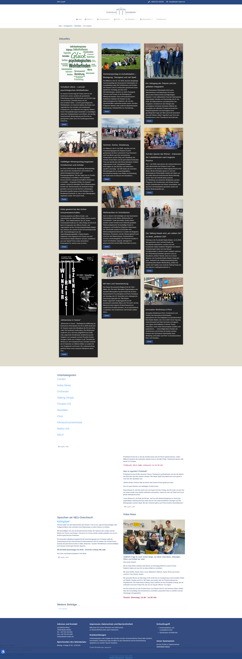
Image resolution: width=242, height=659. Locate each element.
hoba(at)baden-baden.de (65, 636)
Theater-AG (64, 403)
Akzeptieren (7, 655)
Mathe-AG (63, 428)
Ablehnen (21, 655)
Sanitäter (62, 410)
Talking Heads (65, 397)
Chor (60, 416)
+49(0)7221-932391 (157, 2)
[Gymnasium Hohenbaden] (121, 11)
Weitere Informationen (116, 658)
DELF (60, 434)
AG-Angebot (63, 609)
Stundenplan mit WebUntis (169, 632)
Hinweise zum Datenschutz (114, 627)
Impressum (114, 630)
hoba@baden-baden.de (177, 2)
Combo (61, 379)
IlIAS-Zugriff (61, 2)
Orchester (63, 391)
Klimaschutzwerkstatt (69, 422)
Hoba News (64, 385)
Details (64, 124)
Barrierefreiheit (97, 630)
